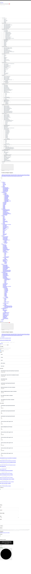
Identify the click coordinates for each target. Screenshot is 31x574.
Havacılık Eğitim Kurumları (6, 267)
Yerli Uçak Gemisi (5, 191)
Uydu (3, 233)
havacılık (21, 529)
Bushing (4, 207)
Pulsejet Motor (6, 198)
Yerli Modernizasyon (5, 190)
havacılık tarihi (25, 529)
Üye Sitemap (8, 532)
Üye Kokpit (3, 5)
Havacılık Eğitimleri (7, 149)
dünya (17, 529)
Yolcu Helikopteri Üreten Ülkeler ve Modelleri (7, 399)
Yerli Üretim (3, 186)
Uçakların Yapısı (5, 287)
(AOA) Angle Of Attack (26, 175)
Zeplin (5, 74)
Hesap (2, 357)
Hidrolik (4, 206)
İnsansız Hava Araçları (5, 226)
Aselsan (6, 529)
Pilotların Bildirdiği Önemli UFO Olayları (6, 426)
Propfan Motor (6, 197)
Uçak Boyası (6, 292)
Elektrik (4, 205)
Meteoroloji (4, 260)
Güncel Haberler (5, 261)
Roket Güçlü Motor (7, 199)
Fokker (4, 220)
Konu (0, 516)
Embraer (4, 219)
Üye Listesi (4, 184)
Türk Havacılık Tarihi (5, 212)
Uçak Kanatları (6, 290)
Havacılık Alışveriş (5, 237)
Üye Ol (4, 183)
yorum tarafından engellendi (6, 542)
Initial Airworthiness (7, 279)
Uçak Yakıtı (4, 203)
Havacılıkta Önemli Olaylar (6, 209)
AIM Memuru (4, 317)
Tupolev (5, 61)
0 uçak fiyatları (20, 335)
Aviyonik (6, 296)
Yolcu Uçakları (5, 225)
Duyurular (6, 262)
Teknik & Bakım (4, 113)
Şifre (0, 349)
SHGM (5, 299)
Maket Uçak (6, 242)
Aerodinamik (4, 204)
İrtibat (3, 185)
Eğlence (3, 75)
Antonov (4, 529)
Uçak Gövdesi (6, 289)
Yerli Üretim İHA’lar (5, 188)
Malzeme (5, 45)
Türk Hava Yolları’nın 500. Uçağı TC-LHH (7, 421)
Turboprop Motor (7, 195)
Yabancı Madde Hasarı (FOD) (8, 112)
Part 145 (6, 280)
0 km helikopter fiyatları (16, 335)
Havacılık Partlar (5, 277)
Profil (1, 354)
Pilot (3, 309)
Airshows (6, 240)
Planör (4, 232)
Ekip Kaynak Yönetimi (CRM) (6, 270)
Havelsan (28, 529)
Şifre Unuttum (3, 363)
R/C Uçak (6, 243)
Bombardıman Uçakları (6, 227)
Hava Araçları (4, 62)
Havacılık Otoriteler (5, 297)
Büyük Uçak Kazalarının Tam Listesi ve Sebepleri (8, 387)
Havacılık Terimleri (5, 274)
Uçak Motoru (6, 288)
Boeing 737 (14, 529)
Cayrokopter (4, 230)
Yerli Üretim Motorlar (5, 189)
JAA (5, 302)
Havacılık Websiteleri (5, 236)
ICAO (5, 252)
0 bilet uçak (11, 335)
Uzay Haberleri (5, 246)
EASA (5, 253)
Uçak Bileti (4, 250)
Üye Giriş (3, 161)
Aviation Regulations (5, 278)
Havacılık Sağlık (5, 259)
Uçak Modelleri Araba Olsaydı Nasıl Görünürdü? (8, 383)
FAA (5, 254)
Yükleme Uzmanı (5, 316)
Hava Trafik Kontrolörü (6, 314)
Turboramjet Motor (7, 196)
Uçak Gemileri (5, 245)
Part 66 (5, 282)
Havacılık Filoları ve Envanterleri (9, 63)
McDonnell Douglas (7, 60)
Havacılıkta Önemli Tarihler (6, 210)
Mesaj (1, 519)
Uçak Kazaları (4, 211)
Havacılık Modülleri (5, 283)
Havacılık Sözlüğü (5, 273)
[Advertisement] (15, 11)
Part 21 (5, 281)
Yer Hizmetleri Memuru (7, 155)
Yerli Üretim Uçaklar (5, 187)
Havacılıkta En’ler (5, 214)
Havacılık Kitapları (5, 239)
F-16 (18, 529)
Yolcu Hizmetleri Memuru (6, 312)
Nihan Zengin (7, 342)
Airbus (4, 216)
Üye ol (2, 360)
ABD (0, 529)
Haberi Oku (1, 343)
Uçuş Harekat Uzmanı (5, 315)
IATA (5, 255)
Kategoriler (2, 531)
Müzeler (6, 241)
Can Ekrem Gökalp (4, 459)
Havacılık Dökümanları (6, 275)
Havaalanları (4, 244)
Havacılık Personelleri (5, 318)
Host (5, 311)
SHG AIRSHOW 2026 (3, 466)
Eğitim (3, 104)
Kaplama (6, 193)
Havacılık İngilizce (5, 265)
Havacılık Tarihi (4, 46)
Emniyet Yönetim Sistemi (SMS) (8, 306)
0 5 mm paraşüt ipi (8, 335)
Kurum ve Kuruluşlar (5, 257)
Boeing (4, 218)
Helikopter (4, 228)
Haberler (6, 263)
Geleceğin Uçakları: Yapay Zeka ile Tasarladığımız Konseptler (8, 462)
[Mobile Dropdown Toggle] (11, 92)
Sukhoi (4, 222)
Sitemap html (1, 532)
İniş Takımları (4, 202)
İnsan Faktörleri (5, 269)
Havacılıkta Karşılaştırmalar (6, 249)
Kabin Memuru (5, 310)
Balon (10, 529)
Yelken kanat (4, 234)
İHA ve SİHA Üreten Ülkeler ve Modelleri (7, 395)
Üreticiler (3, 215)
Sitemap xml (4, 532)
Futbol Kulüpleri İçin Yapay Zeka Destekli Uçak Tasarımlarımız (10, 370)
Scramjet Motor (6, 200)
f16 (19, 529)
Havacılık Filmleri (5, 238)
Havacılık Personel (5, 150)
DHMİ (5, 258)
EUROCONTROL (7, 143)
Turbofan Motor (6, 201)
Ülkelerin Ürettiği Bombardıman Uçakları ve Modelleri (9, 391)
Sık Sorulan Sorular (5, 248)
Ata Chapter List (5, 284)
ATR (3, 217)
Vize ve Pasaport (5, 251)
